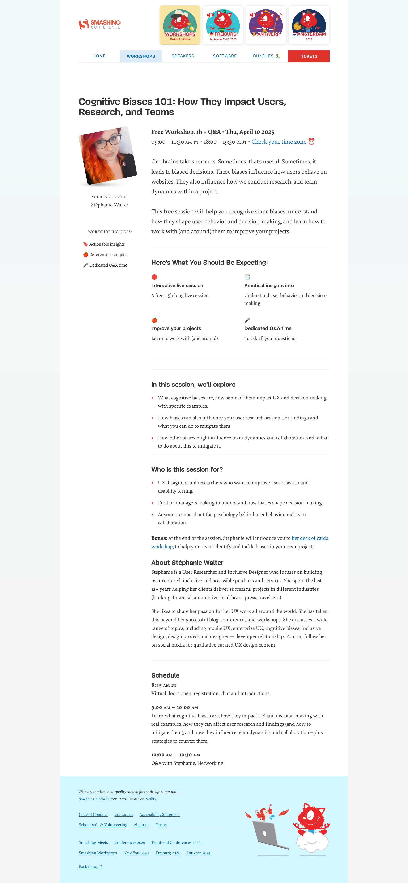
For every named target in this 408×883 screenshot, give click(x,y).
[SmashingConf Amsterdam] (309, 24)
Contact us (124, 814)
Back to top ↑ (91, 866)
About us (141, 825)
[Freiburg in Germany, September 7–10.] (223, 24)
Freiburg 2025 (168, 852)
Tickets (309, 56)
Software (225, 56)
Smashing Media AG (94, 799)
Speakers (183, 56)
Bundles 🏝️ (266, 56)
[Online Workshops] (180, 24)
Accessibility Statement (160, 814)
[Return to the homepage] (99, 27)
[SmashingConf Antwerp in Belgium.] (266, 24)
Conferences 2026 (130, 842)
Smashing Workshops (98, 852)
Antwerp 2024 (198, 852)
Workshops (141, 56)
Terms (161, 825)
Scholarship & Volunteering (103, 825)
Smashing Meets (93, 842)
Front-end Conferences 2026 (176, 842)
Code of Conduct (93, 814)
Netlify (150, 799)
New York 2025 (136, 852)
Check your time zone (278, 142)
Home (99, 56)
